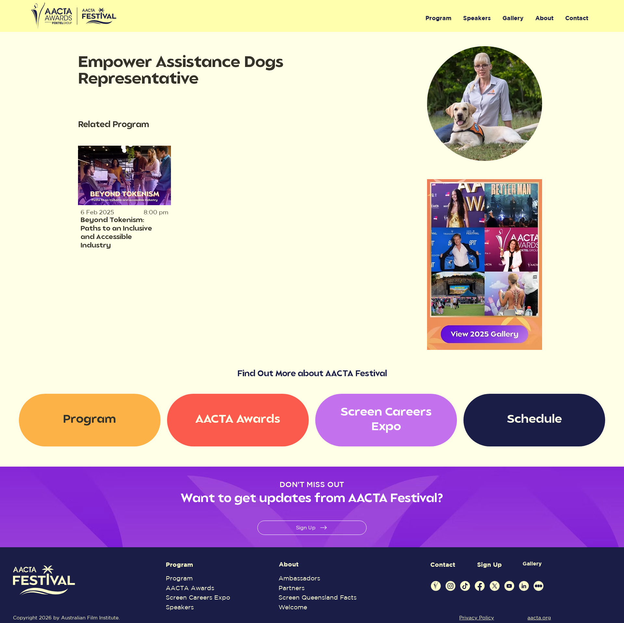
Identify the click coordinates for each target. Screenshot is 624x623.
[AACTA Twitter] (494, 586)
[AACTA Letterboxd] (538, 586)
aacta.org (539, 617)
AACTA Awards (190, 587)
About (289, 564)
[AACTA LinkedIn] (524, 586)
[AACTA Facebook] (479, 586)
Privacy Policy (476, 617)
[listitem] (124, 198)
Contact (442, 564)
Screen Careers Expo (198, 597)
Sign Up (489, 564)
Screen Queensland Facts (318, 597)
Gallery (532, 563)
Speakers (180, 607)
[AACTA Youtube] (509, 586)
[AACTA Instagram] (450, 586)
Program (179, 564)
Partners (292, 587)
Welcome (293, 607)
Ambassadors (299, 578)
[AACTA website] (436, 586)
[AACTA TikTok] (465, 586)
